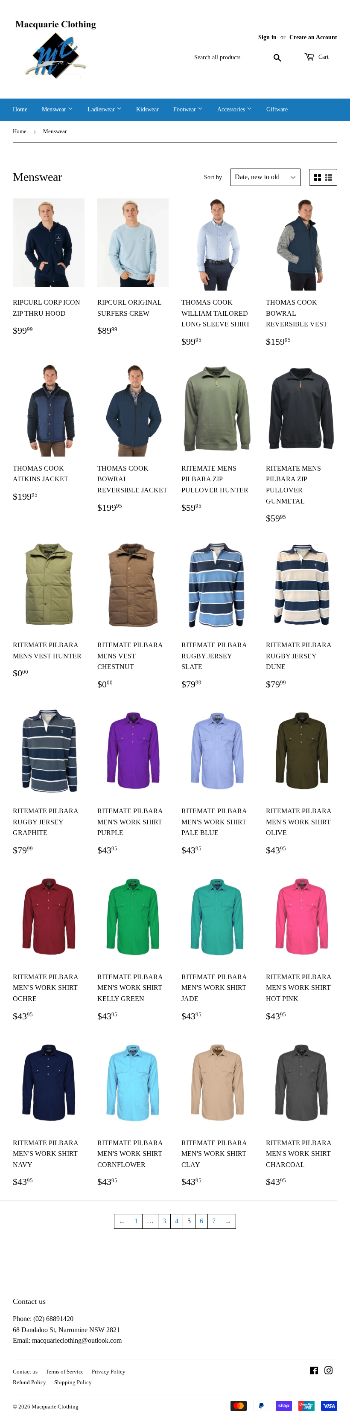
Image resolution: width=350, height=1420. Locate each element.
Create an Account (313, 37)
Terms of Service (65, 1371)
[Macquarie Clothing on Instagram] (328, 1371)
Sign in (267, 37)
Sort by (213, 177)
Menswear (55, 109)
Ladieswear (102, 109)
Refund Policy (29, 1382)
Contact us (25, 1371)
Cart (323, 57)
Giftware (277, 109)
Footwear (185, 109)
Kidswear (147, 109)
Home (20, 109)
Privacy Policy (108, 1371)
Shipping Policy (73, 1382)
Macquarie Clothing (55, 1406)
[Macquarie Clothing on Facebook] (313, 1371)
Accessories (232, 109)
